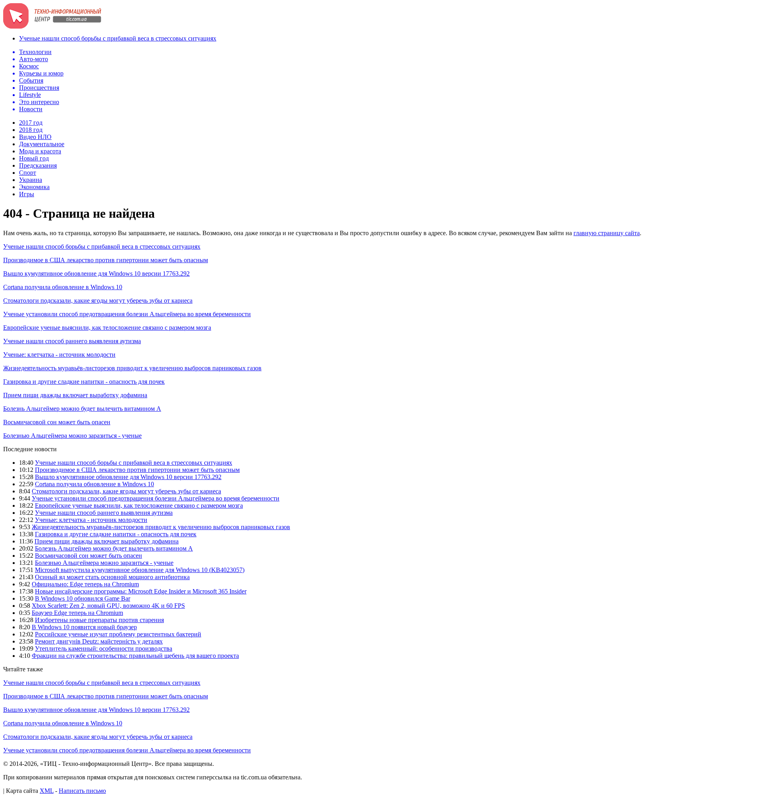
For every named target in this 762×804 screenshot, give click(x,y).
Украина (30, 179)
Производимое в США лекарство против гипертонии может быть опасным (105, 260)
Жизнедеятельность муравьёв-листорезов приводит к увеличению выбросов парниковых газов (132, 368)
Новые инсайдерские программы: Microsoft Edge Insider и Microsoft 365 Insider (140, 591)
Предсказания (38, 165)
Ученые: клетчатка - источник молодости (59, 354)
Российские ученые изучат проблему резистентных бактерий (118, 634)
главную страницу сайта (606, 233)
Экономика (34, 187)
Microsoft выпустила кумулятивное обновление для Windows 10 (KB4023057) (139, 569)
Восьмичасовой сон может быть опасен (56, 422)
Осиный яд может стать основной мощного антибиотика (112, 577)
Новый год (34, 158)
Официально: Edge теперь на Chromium (85, 584)
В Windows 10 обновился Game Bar (82, 598)
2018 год (30, 129)
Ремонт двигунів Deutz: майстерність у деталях (99, 641)
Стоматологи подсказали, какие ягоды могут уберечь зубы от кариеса (97, 300)
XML (47, 790)
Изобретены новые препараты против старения (99, 620)
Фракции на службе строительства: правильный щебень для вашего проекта (135, 655)
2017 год (30, 122)
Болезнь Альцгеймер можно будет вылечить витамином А (82, 408)
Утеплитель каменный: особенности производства (103, 648)
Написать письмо (82, 790)
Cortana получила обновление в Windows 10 (62, 287)
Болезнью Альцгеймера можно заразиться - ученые (72, 435)
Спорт (27, 172)
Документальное (41, 144)
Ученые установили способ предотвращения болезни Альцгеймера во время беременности (127, 314)
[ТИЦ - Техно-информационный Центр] (52, 26)
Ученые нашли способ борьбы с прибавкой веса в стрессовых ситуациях (117, 38)
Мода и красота (40, 151)
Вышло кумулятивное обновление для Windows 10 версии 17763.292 (96, 273)
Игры (26, 194)
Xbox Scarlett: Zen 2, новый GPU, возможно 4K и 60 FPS (108, 605)
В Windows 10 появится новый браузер (84, 627)
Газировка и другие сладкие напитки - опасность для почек (84, 381)
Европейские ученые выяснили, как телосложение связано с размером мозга (107, 327)
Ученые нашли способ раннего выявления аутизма (72, 341)
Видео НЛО (35, 136)
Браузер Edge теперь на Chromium (77, 612)
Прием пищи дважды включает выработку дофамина (75, 395)
